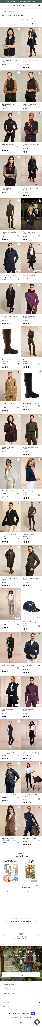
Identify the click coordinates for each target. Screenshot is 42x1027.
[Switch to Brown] (26, 195)
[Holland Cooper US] (21, 5)
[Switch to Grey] (26, 629)
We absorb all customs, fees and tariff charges (21, 1)
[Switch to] (28, 152)
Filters (9, 24)
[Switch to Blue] (7, 496)
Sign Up (21, 975)
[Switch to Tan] (7, 367)
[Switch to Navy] (5, 150)
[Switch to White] (28, 758)
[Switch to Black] (28, 67)
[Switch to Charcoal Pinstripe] (5, 410)
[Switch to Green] (26, 67)
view (35, 24)
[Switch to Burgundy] (7, 150)
